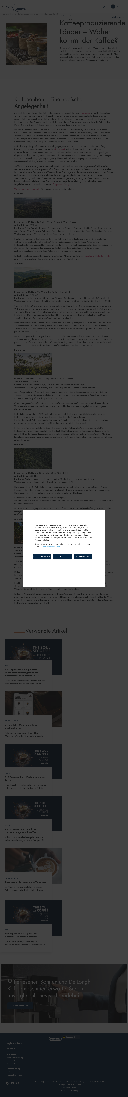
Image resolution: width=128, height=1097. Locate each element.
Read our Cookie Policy (53, 547)
